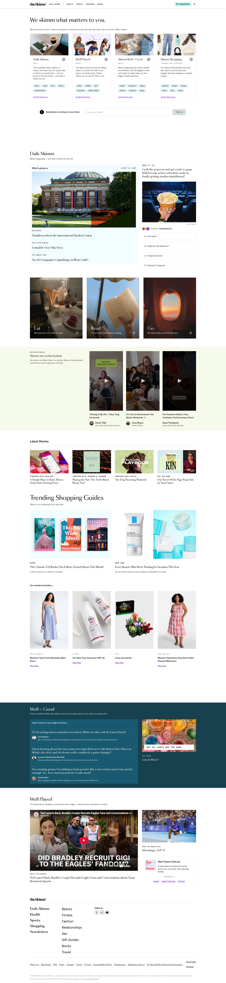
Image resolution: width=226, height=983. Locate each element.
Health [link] (70, 4)
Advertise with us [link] (136, 964)
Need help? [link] (191, 962)
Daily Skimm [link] (54, 4)
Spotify (156, 881)
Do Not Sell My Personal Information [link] (165, 964)
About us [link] (34, 964)
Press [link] (61, 964)
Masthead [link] (46, 964)
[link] (38, 4)
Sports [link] (79, 4)
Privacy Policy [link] (74, 979)
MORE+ (101, 4)
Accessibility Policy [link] (103, 964)
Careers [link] (70, 964)
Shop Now (34, 666)
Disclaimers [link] (120, 964)
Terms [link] (79, 964)
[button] (49, 68)
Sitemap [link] (190, 967)
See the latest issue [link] (40, 97)
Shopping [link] (90, 4)
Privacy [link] (87, 964)
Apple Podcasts (168, 881)
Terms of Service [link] (89, 979)
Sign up (179, 112)
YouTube (181, 881)
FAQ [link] (55, 964)
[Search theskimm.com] (194, 4)
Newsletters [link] (39, 932)
